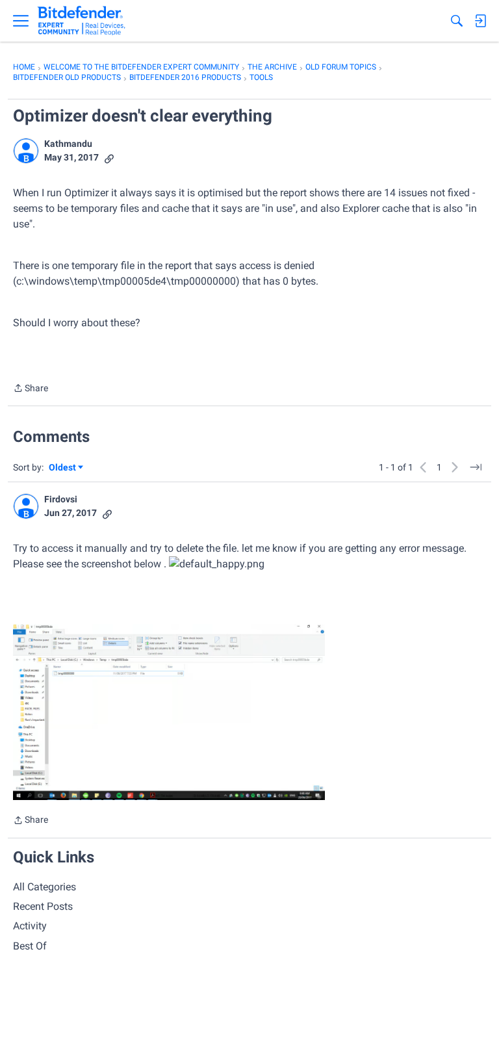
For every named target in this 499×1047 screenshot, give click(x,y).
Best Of (30, 946)
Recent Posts (43, 906)
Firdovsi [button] (60, 499)
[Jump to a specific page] (475, 467)
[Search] (456, 21)
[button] (26, 151)
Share (30, 389)
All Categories (44, 887)
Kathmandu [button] (68, 143)
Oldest (63, 468)
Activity (30, 926)
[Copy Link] (109, 157)
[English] (81, 20)
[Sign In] (480, 21)
